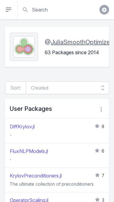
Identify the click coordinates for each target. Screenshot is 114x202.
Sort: (15, 88)
